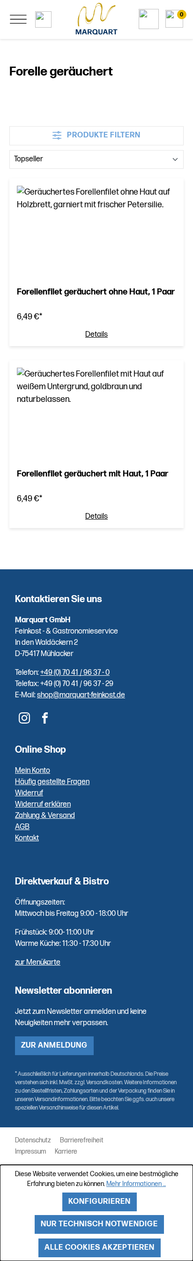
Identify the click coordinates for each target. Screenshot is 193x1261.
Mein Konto (32, 770)
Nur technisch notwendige (99, 1224)
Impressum (30, 1151)
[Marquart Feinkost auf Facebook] (45, 718)
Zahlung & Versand (45, 815)
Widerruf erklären (43, 804)
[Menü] (18, 19)
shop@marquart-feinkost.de (81, 695)
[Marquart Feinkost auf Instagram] (24, 718)
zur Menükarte (37, 962)
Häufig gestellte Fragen (52, 782)
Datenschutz (33, 1140)
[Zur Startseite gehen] (96, 19)
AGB (22, 827)
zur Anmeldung (54, 1045)
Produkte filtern (103, 135)
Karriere (66, 1151)
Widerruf (29, 793)
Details (96, 335)
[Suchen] (43, 19)
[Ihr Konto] (149, 19)
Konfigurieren (99, 1201)
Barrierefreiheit (82, 1140)
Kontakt (27, 838)
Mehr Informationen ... (136, 1184)
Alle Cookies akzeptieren (100, 1247)
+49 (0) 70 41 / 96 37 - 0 (75, 672)
